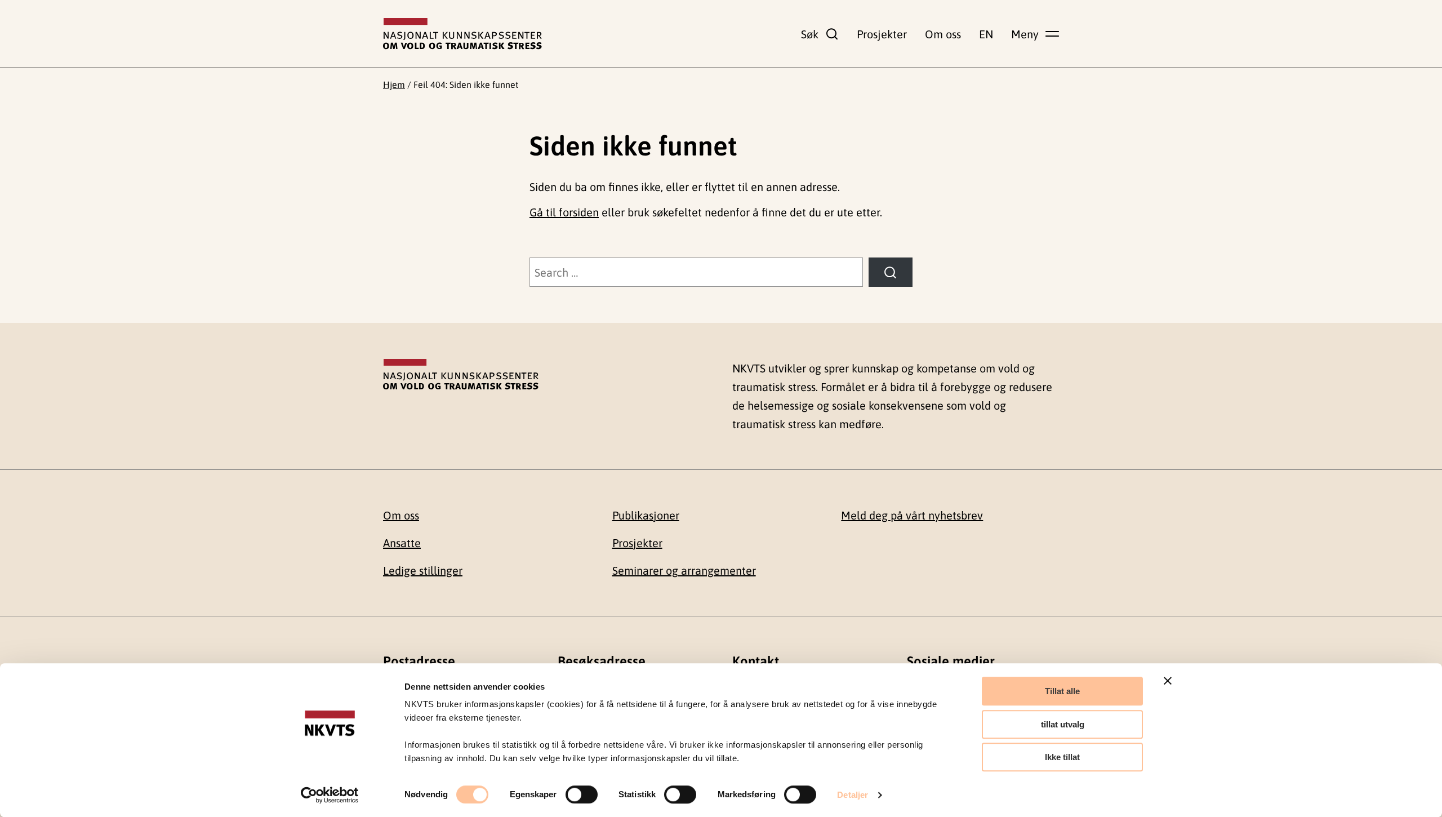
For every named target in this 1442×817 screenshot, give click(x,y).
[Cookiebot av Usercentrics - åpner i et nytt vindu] (330, 795)
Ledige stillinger (422, 570)
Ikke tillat (1062, 757)
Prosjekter (882, 34)
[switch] (582, 794)
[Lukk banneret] (1168, 681)
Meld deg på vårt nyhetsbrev (912, 515)
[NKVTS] (462, 34)
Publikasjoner (645, 515)
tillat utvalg (1062, 724)
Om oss (943, 34)
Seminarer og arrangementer (684, 570)
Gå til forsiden (564, 212)
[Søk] (891, 272)
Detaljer (852, 795)
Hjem (394, 84)
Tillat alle (1062, 691)
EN (986, 34)
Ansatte (402, 542)
